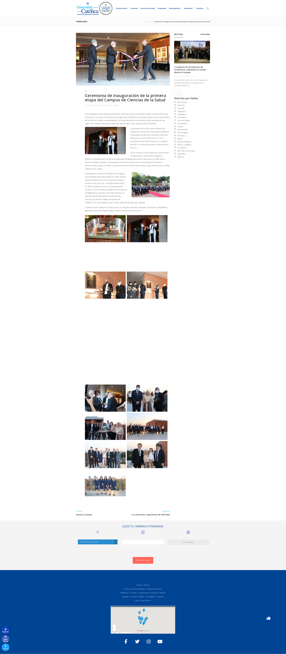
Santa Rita (181, 154)
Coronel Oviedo (183, 120)
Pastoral (134, 8)
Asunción (181, 105)
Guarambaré (182, 129)
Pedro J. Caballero (184, 144)
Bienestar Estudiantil (138, 589)
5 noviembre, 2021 (92, 105)
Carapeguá (181, 114)
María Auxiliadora (184, 141)
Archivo (126, 589)
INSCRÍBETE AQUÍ (143, 560)
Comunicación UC (179, 76)
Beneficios (5, 632)
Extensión (188, 8)
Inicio (144, 21)
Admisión (146, 585)
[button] (268, 618)
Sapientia (162, 593)
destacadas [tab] (205, 34)
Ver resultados (188, 542)
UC (150, 21)
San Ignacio (182, 147)
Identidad (125, 597)
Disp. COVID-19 (146, 601)
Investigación (174, 8)
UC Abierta (133, 593)
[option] (192, 64)
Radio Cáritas (5, 640)
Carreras (133, 597)
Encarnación (182, 123)
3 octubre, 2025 (189, 76)
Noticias (200, 8)
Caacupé (180, 108)
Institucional (121, 8)
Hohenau (181, 135)
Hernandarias (182, 132)
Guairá (180, 126)
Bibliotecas (124, 593)
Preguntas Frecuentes (154, 589)
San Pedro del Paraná (186, 151)
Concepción (182, 117)
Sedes (137, 601)
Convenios (154, 593)
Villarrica (180, 157)
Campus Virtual (144, 593)
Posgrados (162, 8)
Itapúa (179, 138)
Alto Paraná (182, 102)
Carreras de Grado (147, 8)
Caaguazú (181, 111)
